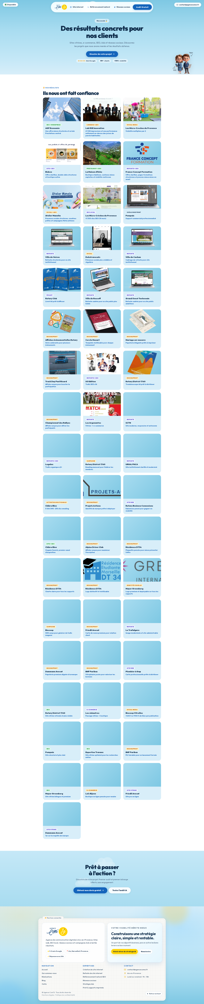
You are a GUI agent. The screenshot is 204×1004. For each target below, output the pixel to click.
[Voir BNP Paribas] (102, 653)
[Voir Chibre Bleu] (62, 487)
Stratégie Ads (88, 984)
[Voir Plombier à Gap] (142, 653)
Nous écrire (146, 951)
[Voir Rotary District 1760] (142, 362)
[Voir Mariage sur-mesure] (142, 321)
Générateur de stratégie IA (124, 951)
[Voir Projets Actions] (102, 487)
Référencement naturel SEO (94, 977)
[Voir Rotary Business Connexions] (142, 487)
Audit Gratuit (142, 7)
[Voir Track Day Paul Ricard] (62, 362)
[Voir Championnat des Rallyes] (62, 404)
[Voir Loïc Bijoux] (102, 775)
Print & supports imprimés (93, 988)
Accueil (45, 969)
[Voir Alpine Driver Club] (102, 528)
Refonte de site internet (92, 973)
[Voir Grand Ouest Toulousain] (142, 279)
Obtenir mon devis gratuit (89, 890)
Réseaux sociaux (89, 980)
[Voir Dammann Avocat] (62, 653)
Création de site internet (93, 969)
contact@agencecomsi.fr (189, 5)
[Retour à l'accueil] (57, 932)
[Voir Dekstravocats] (102, 238)
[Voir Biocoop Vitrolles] (142, 694)
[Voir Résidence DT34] (142, 528)
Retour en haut (154, 994)
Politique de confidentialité (65, 995)
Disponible (11, 5)
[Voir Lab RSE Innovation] (102, 109)
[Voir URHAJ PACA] (142, 445)
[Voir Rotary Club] (62, 279)
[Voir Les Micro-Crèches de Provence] (102, 197)
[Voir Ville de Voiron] (62, 238)
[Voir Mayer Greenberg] (142, 570)
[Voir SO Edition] (102, 362)
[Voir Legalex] (62, 445)
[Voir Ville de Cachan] (142, 238)
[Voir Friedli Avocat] (102, 611)
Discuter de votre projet (101, 54)
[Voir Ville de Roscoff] (102, 279)
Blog (43, 980)
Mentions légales (48, 995)
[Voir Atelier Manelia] (62, 197)
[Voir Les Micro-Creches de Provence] (142, 109)
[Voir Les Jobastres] (102, 694)
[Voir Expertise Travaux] (102, 733)
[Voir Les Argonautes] (102, 404)
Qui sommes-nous (49, 973)
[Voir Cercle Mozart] (102, 321)
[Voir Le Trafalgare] (142, 611)
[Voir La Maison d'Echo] (102, 153)
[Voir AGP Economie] (62, 109)
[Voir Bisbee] (62, 153)
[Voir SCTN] (142, 404)
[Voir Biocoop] (62, 611)
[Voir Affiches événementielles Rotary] (62, 321)
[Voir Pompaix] (142, 197)
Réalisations (47, 977)
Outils (44, 984)
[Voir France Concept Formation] (142, 153)
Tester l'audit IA (119, 890)
